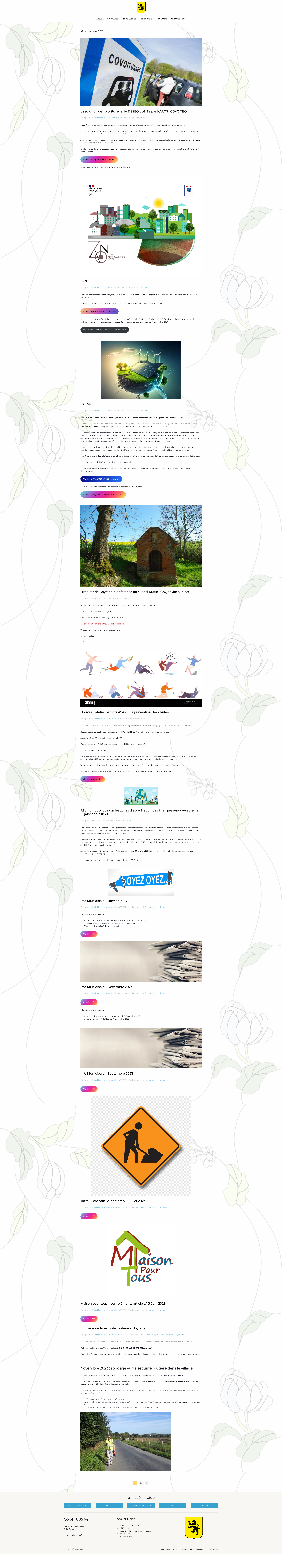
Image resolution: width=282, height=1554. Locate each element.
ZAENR (85, 404)
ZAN (83, 281)
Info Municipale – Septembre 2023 (106, 1073)
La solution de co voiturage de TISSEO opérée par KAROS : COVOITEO (133, 111)
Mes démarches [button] (129, 19)
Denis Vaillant (95, 598)
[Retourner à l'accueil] (141, 7)
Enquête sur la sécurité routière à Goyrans (112, 1328)
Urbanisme (145, 287)
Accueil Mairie (126, 1518)
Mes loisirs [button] (162, 19)
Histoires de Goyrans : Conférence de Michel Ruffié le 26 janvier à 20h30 (135, 592)
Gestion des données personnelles (193, 1549)
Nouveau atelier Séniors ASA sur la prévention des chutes (124, 712)
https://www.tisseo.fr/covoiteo (118, 167)
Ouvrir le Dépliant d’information (99, 159)
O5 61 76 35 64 (76, 1519)
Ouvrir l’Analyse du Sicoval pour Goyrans (103, 494)
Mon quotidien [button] (146, 19)
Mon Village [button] (112, 19)
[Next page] (147, 1483)
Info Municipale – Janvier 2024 (103, 901)
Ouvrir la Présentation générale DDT (101, 479)
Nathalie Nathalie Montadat (102, 118)
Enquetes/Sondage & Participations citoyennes (162, 1335)
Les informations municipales (153, 907)
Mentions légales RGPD (168, 1549)
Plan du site (214, 1549)
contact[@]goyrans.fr (73, 1535)
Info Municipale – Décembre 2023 (106, 987)
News (142, 118)
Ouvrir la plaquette (92, 779)
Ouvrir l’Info (89, 934)
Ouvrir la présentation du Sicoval (99, 311)
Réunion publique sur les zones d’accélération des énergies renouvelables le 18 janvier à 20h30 (139, 812)
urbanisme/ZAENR (129, 860)
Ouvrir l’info (89, 1216)
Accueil (100, 19)
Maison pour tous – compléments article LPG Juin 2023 (123, 1303)
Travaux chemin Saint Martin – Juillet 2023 (112, 1201)
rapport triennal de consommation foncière (104, 330)
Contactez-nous (178, 19)
